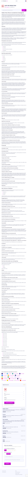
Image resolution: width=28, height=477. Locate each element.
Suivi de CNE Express (5, 378)
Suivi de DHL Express (11, 375)
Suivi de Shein (17, 380)
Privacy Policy (17, 473)
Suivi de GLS (4, 373)
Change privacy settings (18, 474)
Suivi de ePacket (18, 375)
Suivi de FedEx (22, 373)
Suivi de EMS (4, 380)
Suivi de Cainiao (5, 375)
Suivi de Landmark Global (13, 378)
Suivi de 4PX (20, 378)
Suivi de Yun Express (15, 373)
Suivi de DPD (9, 373)
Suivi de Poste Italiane (11, 380)
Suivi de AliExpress (23, 380)
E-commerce (4, 472)
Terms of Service (17, 472)
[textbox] (14, 10)
